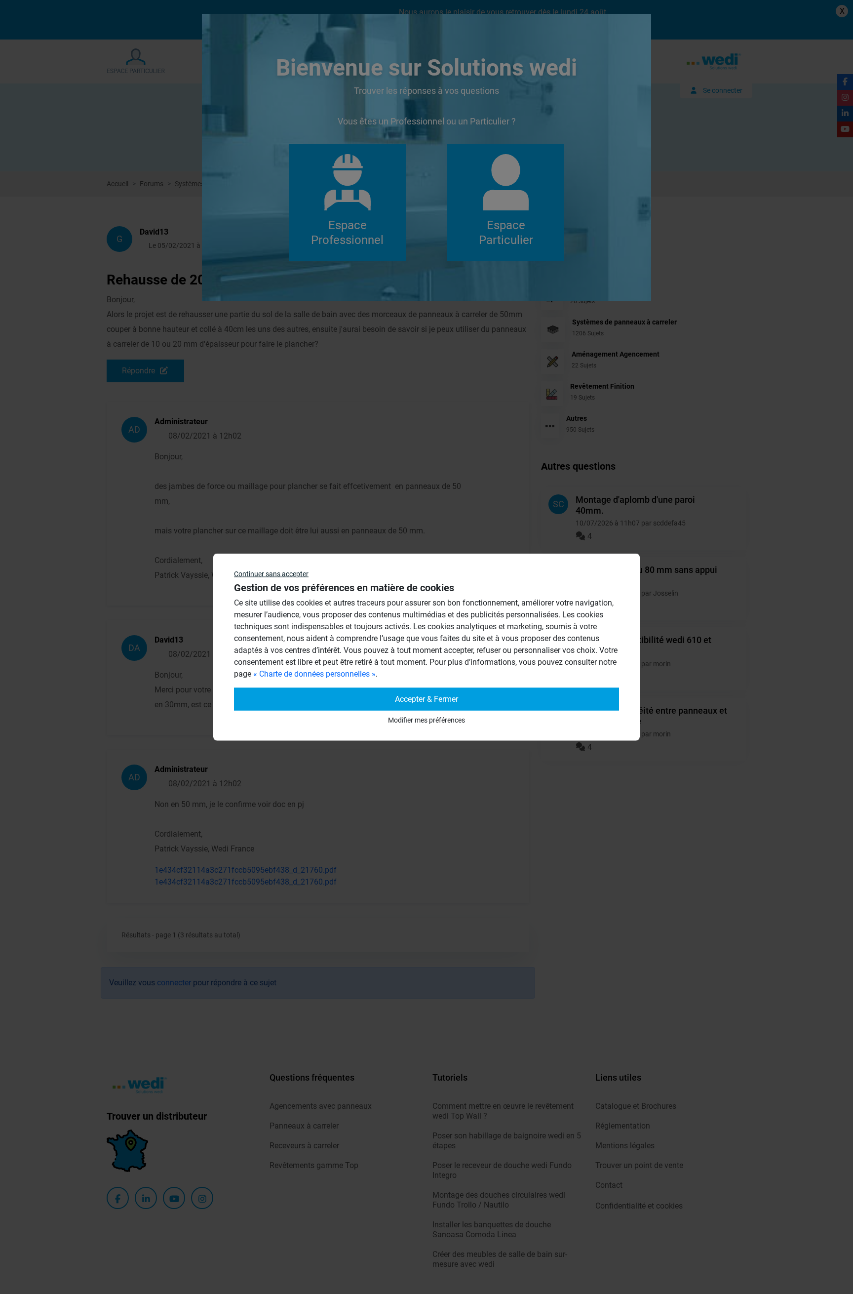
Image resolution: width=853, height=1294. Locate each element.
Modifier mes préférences (426, 720)
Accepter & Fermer (426, 699)
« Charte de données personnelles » (314, 674)
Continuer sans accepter (271, 574)
